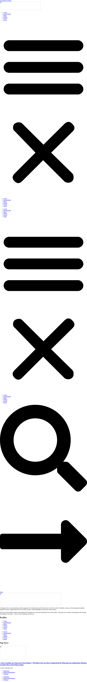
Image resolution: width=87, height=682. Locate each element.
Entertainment (7, 14)
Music (5, 15)
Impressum (6, 671)
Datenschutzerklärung (9, 672)
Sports (5, 20)
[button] (43, 109)
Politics (5, 17)
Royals (5, 18)
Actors (5, 12)
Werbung (5, 674)
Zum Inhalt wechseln (5, 0)
